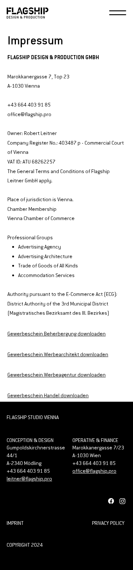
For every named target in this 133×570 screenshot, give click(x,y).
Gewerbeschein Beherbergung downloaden (56, 333)
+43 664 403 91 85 (94, 463)
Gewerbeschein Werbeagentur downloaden (56, 374)
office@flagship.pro (94, 471)
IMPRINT (15, 523)
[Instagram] (122, 501)
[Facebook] (111, 501)
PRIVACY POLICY (108, 523)
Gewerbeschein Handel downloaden (48, 395)
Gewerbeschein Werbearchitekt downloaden (57, 354)
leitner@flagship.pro (29, 478)
